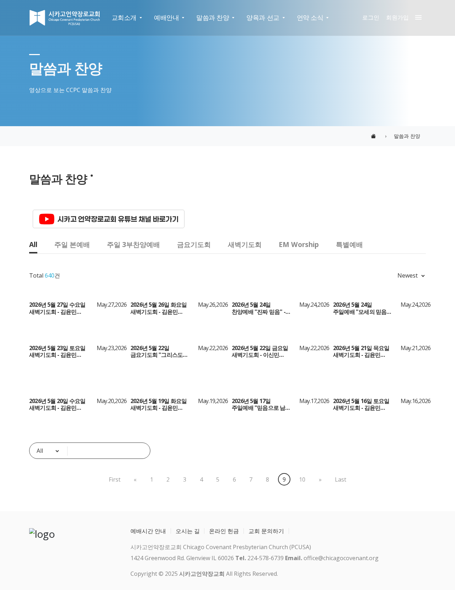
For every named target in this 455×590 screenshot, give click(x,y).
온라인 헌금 (224, 531)
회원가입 (397, 17)
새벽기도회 (245, 244)
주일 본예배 (72, 244)
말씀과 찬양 (212, 17)
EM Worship (299, 244)
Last (340, 479)
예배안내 (166, 17)
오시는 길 (188, 531)
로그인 (370, 17)
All (33, 244)
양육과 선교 (262, 17)
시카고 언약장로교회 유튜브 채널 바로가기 (118, 219)
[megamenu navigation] (417, 17)
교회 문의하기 (266, 531)
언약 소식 (310, 17)
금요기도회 (194, 244)
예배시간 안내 (148, 531)
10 (302, 479)
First (115, 479)
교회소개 (124, 17)
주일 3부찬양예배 (133, 244)
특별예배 (349, 244)
